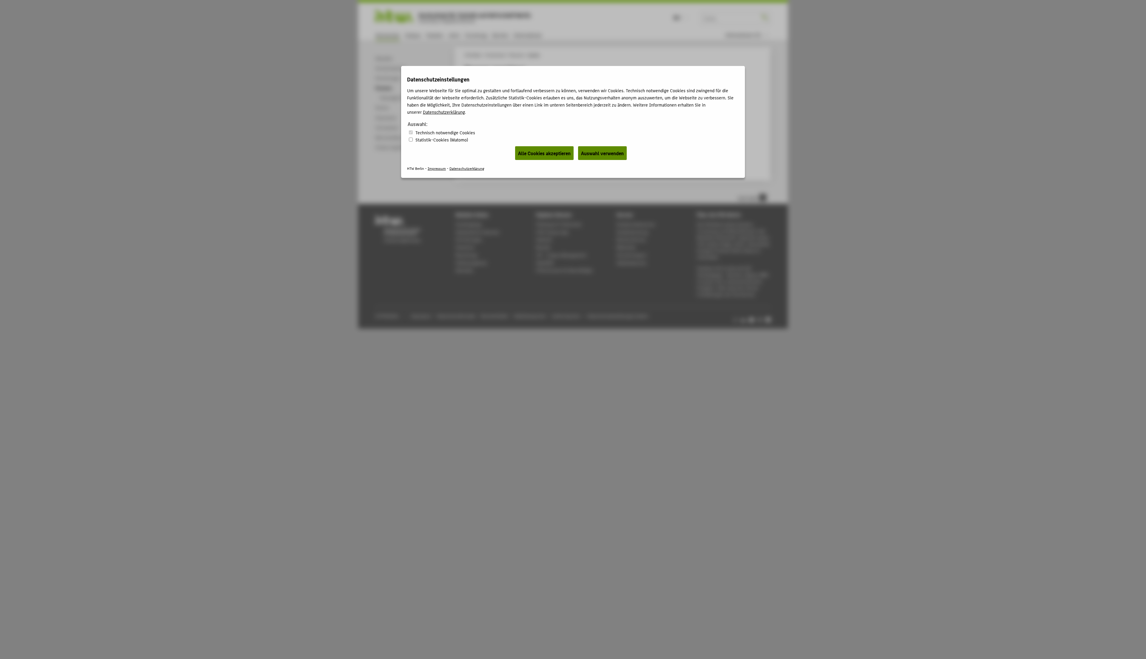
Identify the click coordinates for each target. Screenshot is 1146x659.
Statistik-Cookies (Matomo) (441, 139)
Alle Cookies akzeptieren (544, 153)
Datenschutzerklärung (444, 111)
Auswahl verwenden (602, 153)
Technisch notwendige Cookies (445, 132)
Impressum (437, 168)
